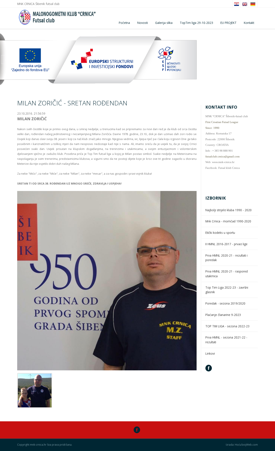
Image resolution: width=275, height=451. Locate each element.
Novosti (142, 23)
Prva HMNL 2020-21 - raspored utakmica (226, 273)
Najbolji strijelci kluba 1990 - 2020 (228, 210)
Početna (124, 23)
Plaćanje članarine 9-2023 (223, 315)
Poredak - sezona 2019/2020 (225, 303)
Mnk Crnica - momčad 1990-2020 (228, 221)
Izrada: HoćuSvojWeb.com (242, 444)
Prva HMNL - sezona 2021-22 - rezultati (226, 339)
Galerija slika (164, 23)
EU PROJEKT (228, 23)
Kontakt (249, 23)
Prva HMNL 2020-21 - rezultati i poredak (226, 257)
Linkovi (210, 353)
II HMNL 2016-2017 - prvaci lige (226, 244)
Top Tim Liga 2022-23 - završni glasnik (226, 289)
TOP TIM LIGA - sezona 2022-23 (227, 326)
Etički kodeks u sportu (220, 233)
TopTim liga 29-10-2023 (196, 23)
